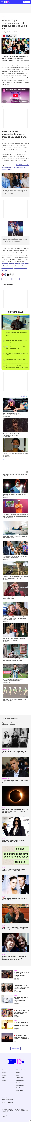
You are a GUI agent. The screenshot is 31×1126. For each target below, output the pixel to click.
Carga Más (15, 1048)
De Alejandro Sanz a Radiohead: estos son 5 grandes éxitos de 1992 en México (17, 366)
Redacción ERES (13, 32)
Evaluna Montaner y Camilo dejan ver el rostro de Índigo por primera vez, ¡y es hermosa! (15, 268)
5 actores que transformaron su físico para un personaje (16, 341)
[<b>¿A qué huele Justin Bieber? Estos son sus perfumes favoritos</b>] (15, 767)
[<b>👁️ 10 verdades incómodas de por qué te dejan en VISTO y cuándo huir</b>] (15, 855)
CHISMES (16, 984)
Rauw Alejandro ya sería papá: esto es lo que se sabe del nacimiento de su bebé (16, 334)
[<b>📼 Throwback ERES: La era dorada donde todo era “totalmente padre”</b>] (7, 1012)
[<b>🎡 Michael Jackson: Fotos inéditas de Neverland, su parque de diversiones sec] (7, 974)
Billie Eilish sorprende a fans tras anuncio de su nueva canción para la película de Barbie (15, 167)
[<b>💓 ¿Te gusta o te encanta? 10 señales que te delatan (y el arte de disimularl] (15, 913)
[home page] (6, 2)
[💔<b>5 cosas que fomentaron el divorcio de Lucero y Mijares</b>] (15, 884)
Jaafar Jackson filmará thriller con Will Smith (17, 353)
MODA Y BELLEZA (6, 749)
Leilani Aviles (16, 979)
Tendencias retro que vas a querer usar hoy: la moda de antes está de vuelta (14, 752)
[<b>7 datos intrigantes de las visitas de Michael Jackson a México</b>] (15, 826)
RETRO (3, 17)
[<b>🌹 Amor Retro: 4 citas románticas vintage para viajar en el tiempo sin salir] (7, 1037)
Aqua (9, 279)
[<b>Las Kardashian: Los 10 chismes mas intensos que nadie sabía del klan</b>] (7, 987)
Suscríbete (26, 1)
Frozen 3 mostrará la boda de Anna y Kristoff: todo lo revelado (16, 360)
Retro (3, 279)
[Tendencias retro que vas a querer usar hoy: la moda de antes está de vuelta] (15, 738)
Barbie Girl (16, 279)
